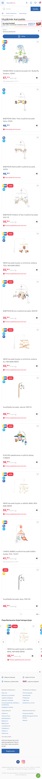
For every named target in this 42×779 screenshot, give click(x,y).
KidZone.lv (5, 731)
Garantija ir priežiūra (7, 700)
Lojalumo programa (7, 698)
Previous (3, 642)
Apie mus (4, 693)
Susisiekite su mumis (28, 703)
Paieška (35, 9)
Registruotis (10, 751)
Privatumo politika (28, 713)
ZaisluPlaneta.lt (6, 718)
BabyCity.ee (5, 723)
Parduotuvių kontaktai (8, 695)
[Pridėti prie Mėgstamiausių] (37, 41)
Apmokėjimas (26, 695)
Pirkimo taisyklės (27, 693)
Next (39, 642)
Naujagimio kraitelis (7, 707)
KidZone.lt (5, 713)
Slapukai (25, 720)
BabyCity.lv (5, 721)
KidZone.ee (5, 733)
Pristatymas (26, 698)
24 (37, 614)
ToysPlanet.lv (5, 728)
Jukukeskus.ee (6, 726)
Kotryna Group (6, 716)
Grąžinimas (26, 700)
